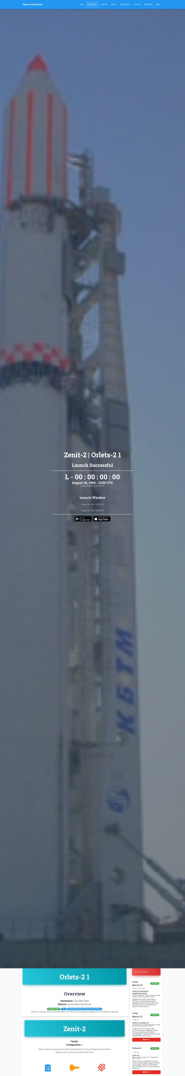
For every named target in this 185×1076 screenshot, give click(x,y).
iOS (159, 4)
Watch (147, 1039)
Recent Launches (141, 972)
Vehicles (137, 4)
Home (82, 4)
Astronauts (125, 4)
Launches (92, 4)
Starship (103, 4)
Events (114, 4)
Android (149, 4)
